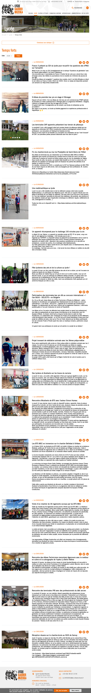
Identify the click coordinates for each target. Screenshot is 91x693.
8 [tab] (20, 308)
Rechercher (78, 8)
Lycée (35, 13)
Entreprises (86, 1)
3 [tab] (15, 78)
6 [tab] (20, 280)
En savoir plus (35, 691)
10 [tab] (24, 308)
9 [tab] (22, 308)
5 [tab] (19, 78)
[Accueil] (12, 9)
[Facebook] (80, 62)
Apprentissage (66, 13)
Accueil (31, 13)
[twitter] (84, 62)
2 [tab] (13, 78)
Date (3, 56)
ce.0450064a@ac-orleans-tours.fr (72, 678)
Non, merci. (75, 690)
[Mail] (87, 7)
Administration (76, 13)
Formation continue (55, 13)
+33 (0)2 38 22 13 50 (69, 674)
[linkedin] (87, 62)
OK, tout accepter (61, 690)
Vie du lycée (85, 13)
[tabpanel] (15, 71)
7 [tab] (18, 308)
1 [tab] (10, 78)
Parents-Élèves (78, 1)
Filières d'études (43, 13)
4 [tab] (17, 78)
